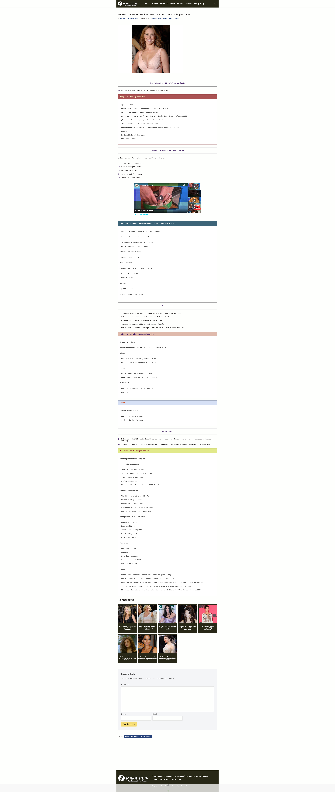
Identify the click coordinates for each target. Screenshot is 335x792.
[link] (137, 185)
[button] (183, 3)
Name (124, 714)
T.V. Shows (171, 4)
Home (146, 4)
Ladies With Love (146, 186)
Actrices (154, 18)
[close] (168, 785)
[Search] (215, 4)
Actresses (154, 4)
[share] (184, 185)
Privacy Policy (199, 4)
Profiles (189, 4)
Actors (162, 4)
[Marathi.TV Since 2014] (128, 3)
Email (155, 714)
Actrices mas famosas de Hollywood (137, 736)
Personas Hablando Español (168, 18)
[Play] (194, 200)
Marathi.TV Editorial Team (129, 18)
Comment (125, 685)
